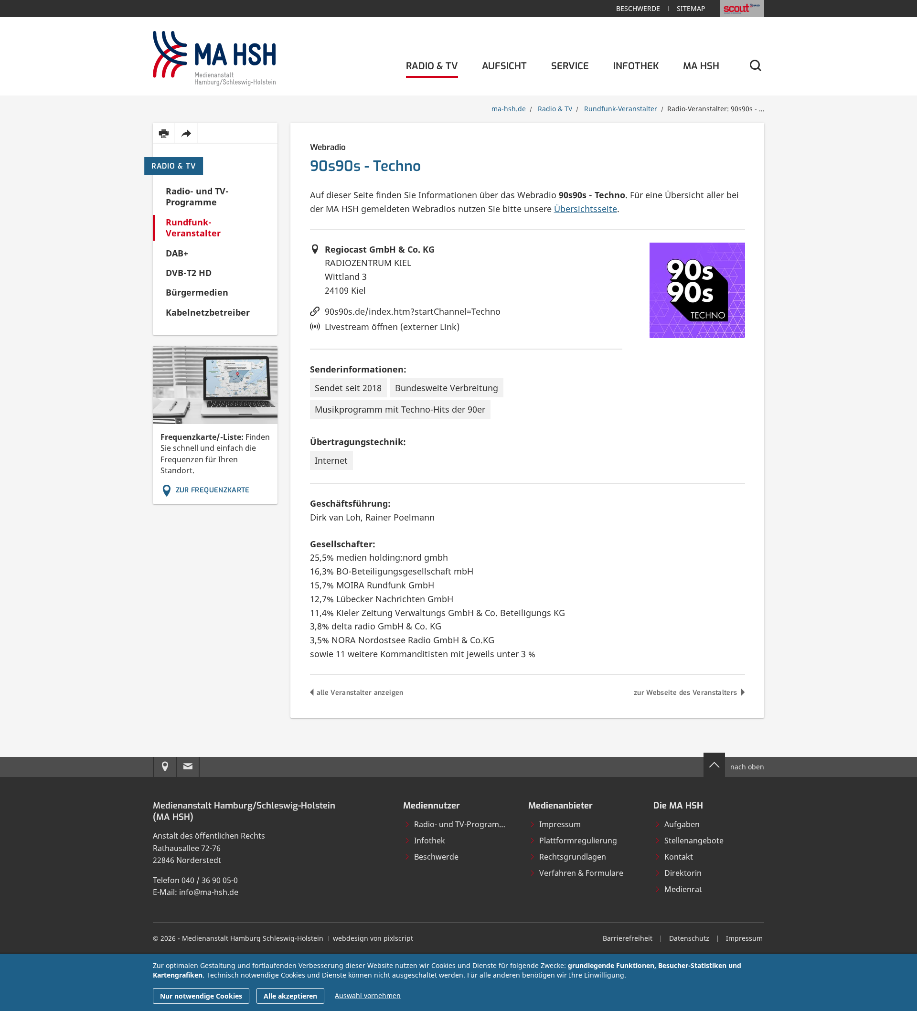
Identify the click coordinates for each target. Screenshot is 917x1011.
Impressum (560, 824)
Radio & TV (173, 166)
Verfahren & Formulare (581, 873)
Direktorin (683, 873)
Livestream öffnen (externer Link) (392, 326)
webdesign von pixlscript (373, 938)
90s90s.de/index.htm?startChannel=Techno (413, 311)
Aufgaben (682, 824)
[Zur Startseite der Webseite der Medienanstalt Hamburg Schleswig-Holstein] (214, 56)
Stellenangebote (694, 840)
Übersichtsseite (585, 208)
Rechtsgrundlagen (572, 856)
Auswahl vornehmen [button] (368, 995)
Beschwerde (638, 8)
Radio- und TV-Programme (462, 824)
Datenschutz (689, 938)
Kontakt (678, 856)
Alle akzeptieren (290, 995)
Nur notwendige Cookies (201, 995)
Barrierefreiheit (627, 938)
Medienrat (683, 889)
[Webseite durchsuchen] (755, 66)
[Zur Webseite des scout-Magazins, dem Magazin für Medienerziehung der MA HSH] (742, 8)
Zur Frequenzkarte (213, 490)
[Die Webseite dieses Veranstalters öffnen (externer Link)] (697, 290)
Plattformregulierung (578, 840)
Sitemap (691, 8)
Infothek (429, 840)
